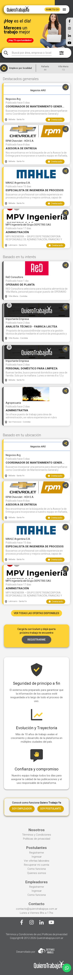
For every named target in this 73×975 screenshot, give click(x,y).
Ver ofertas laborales (36, 860)
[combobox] (32, 53)
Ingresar (37, 856)
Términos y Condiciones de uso (23, 934)
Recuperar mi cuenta (36, 864)
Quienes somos (36, 873)
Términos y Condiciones (36, 834)
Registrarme (36, 852)
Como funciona (36, 868)
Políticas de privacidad (36, 838)
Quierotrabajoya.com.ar (49, 938)
